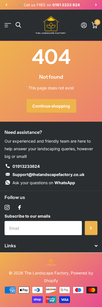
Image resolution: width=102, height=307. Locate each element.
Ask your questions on (43, 182)
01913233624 (26, 166)
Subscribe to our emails (27, 216)
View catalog (8, 25)
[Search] (18, 25)
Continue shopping (51, 106)
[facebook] (19, 207)
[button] (6, 4)
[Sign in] (84, 25)
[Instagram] (7, 207)
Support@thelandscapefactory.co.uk (48, 174)
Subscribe (91, 228)
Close (51, 246)
